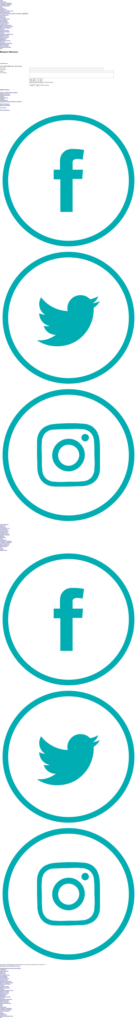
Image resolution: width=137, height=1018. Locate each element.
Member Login (3, 9)
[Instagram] (68, 523)
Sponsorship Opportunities (6, 43)
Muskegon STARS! (4, 35)
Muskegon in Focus (4, 36)
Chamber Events (3, 24)
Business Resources (4, 44)
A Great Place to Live (5, 18)
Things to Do (3, 17)
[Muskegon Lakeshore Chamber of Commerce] (11, 13)
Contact (1, 549)
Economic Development (5, 47)
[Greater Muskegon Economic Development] (10, 968)
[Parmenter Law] (68, 97)
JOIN (1, 48)
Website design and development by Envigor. (10, 965)
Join (8, 12)
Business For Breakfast (5, 27)
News (1, 7)
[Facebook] (68, 248)
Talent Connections (4, 45)
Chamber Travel (3, 38)
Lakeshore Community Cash (6, 10)
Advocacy (2, 42)
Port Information (3, 20)
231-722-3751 (3, 107)
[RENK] (68, 99)
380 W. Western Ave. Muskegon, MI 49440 (5, 104)
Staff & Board (3, 1)
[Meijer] (68, 96)
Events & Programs (4, 22)
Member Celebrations (5, 31)
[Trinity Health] (68, 100)
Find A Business (3, 12)
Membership (3, 39)
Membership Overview (5, 40)
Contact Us (2, 8)
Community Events (4, 30)
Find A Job (2, 16)
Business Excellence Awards (6, 26)
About (1, 0)
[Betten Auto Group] (68, 93)
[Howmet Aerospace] (68, 95)
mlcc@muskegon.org (5, 110)
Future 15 (2, 29)
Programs (2, 33)
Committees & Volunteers (6, 4)
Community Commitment (5, 3)
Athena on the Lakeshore (5, 25)
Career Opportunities (4, 5)
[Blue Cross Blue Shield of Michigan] (68, 92)
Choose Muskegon (4, 15)
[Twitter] (68, 385)
